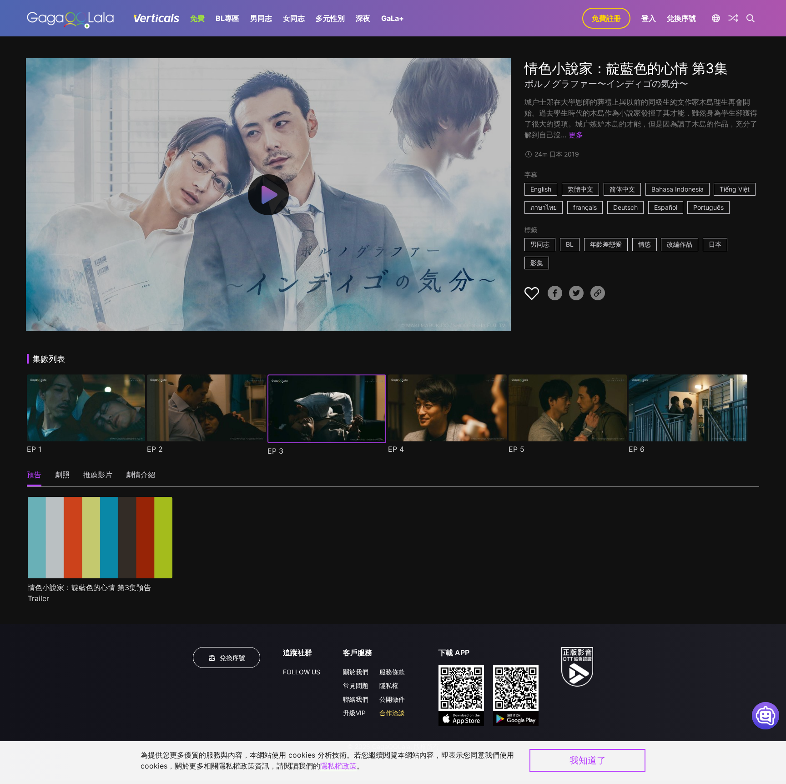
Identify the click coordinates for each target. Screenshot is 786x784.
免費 (197, 18)
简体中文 (622, 189)
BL (570, 244)
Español (665, 207)
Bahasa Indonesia (677, 189)
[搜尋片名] (751, 18)
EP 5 (516, 449)
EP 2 (155, 449)
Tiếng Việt (735, 189)
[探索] (733, 18)
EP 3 (275, 450)
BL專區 (227, 18)
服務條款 (392, 672)
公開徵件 (392, 699)
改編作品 (679, 244)
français (585, 207)
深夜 (363, 18)
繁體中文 (580, 189)
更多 (576, 134)
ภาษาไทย (543, 207)
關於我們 (355, 672)
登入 (648, 18)
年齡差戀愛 (606, 244)
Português (708, 207)
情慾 (644, 244)
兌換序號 (681, 18)
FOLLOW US (301, 672)
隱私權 (388, 685)
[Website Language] (716, 18)
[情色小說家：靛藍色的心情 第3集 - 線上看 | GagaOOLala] (70, 18)
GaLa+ (392, 18)
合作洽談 (392, 713)
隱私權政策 (338, 765)
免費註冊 (606, 18)
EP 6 (637, 449)
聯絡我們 (355, 699)
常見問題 (355, 685)
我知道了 (587, 760)
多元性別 (330, 18)
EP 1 (34, 449)
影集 (536, 263)
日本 (715, 244)
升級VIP (354, 713)
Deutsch (625, 207)
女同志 (294, 18)
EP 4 (396, 449)
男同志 (261, 18)
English (540, 189)
